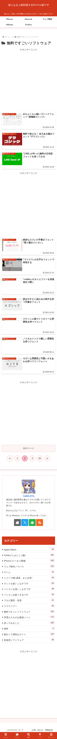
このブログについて (15, 730)
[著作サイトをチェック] (17, 522)
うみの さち (28, 496)
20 (39, 458)
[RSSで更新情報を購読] (39, 522)
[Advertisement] (28, 80)
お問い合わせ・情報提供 (42, 730)
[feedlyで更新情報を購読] (32, 522)
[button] (51, 487)
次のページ (28, 448)
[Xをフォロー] (24, 522)
